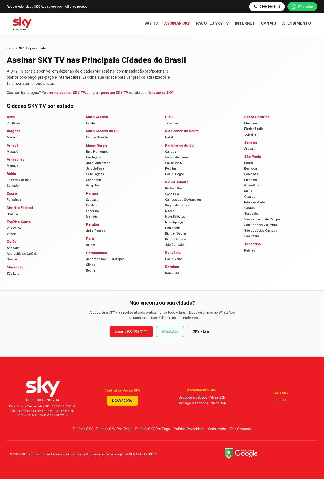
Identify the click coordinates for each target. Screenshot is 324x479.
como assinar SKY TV (67, 93)
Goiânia (12, 259)
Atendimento (296, 23)
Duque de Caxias (177, 205)
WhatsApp (305, 6)
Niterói (170, 211)
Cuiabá (91, 123)
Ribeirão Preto (254, 202)
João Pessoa (95, 231)
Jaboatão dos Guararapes (105, 259)
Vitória (12, 234)
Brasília (12, 214)
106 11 (281, 400)
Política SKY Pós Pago (114, 429)
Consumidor (217, 429)
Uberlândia (94, 180)
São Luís (13, 273)
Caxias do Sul (174, 163)
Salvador (13, 185)
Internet (245, 23)
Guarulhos (251, 185)
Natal (169, 137)
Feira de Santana (19, 180)
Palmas (249, 250)
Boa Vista (172, 273)
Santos (249, 208)
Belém (90, 245)
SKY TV (151, 23)
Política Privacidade (189, 429)
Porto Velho (174, 259)
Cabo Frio (172, 194)
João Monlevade (98, 163)
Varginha (92, 185)
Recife (90, 270)
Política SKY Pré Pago (152, 429)
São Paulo (251, 236)
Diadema (250, 180)
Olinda (90, 265)
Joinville (250, 134)
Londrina (92, 211)
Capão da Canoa (177, 157)
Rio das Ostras (176, 233)
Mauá (248, 191)
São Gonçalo (174, 244)
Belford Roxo (174, 188)
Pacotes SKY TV (212, 23)
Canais (268, 23)
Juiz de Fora (95, 168)
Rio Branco (15, 123)
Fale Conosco (240, 429)
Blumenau (251, 123)
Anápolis (13, 248)
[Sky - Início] (22, 23)
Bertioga (250, 168)
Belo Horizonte (97, 151)
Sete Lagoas (95, 174)
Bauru (248, 163)
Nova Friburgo (175, 216)
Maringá (92, 216)
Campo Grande (97, 137)
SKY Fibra (201, 331)
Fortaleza (14, 199)
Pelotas (171, 168)
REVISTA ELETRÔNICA (140, 454)
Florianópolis (253, 128)
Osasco (249, 196)
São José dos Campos (260, 230)
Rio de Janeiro (175, 239)
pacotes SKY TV (114, 93)
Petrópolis (173, 228)
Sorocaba (251, 213)
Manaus (12, 166)
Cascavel (92, 199)
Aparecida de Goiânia (22, 253)
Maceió (12, 137)
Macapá (12, 151)
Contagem (93, 157)
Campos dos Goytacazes (183, 199)
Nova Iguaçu (174, 222)
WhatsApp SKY (160, 93)
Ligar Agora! (122, 401)
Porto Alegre (174, 174)
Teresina (171, 123)
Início (10, 48)
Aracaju (249, 148)
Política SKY (83, 429)
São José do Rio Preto (260, 225)
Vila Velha (14, 228)
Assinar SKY (177, 23)
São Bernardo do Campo (262, 219)
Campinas (251, 174)
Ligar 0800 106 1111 (131, 331)
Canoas (170, 151)
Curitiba (91, 205)
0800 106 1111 (270, 6)
